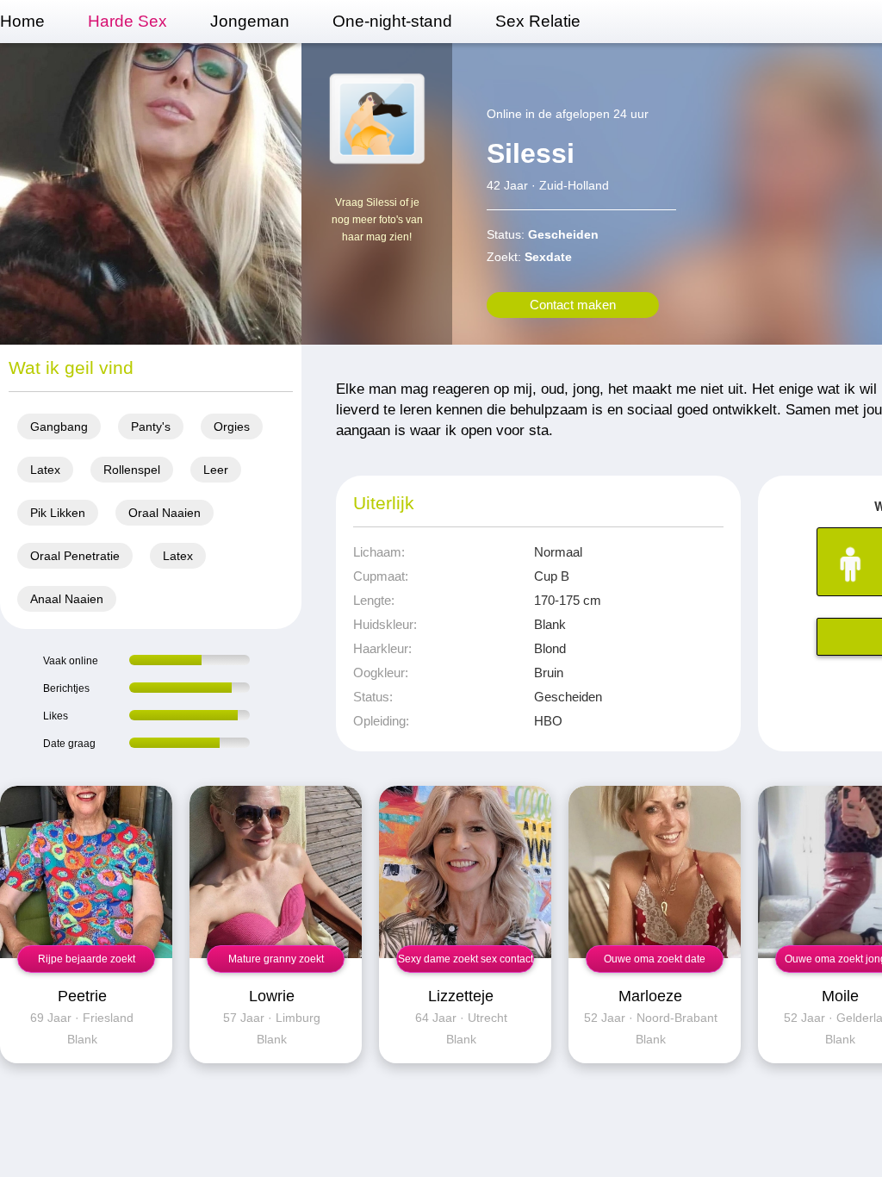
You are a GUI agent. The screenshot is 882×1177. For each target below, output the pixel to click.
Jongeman (249, 21)
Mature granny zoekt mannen (276, 963)
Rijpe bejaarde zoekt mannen (86, 963)
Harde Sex (127, 21)
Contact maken (573, 304)
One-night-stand (392, 21)
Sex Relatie (538, 21)
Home (22, 21)
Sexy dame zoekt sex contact (465, 959)
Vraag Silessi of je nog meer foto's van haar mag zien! (377, 219)
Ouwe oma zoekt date (654, 959)
